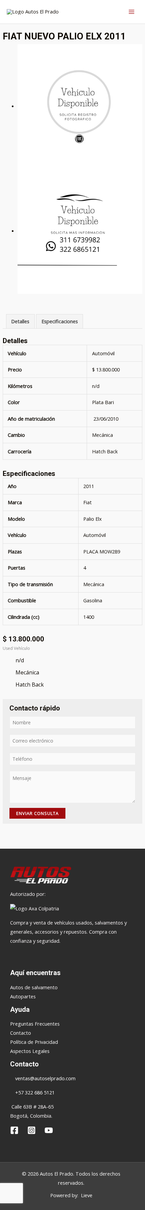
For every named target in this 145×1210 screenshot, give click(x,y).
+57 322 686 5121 (34, 1092)
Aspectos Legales (30, 1051)
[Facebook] (14, 1130)
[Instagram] (31, 1130)
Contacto (20, 1032)
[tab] (20, 321)
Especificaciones (59, 321)
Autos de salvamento (34, 987)
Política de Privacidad (34, 1041)
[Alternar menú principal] (131, 12)
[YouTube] (49, 1130)
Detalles (20, 321)
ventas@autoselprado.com (45, 1078)
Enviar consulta (37, 813)
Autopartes (23, 996)
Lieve (86, 1195)
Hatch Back (105, 451)
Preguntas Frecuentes (35, 1023)
